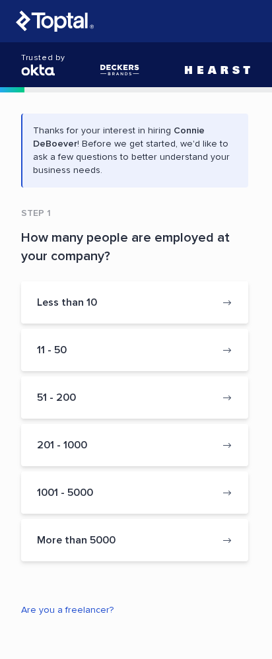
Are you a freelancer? (67, 610)
